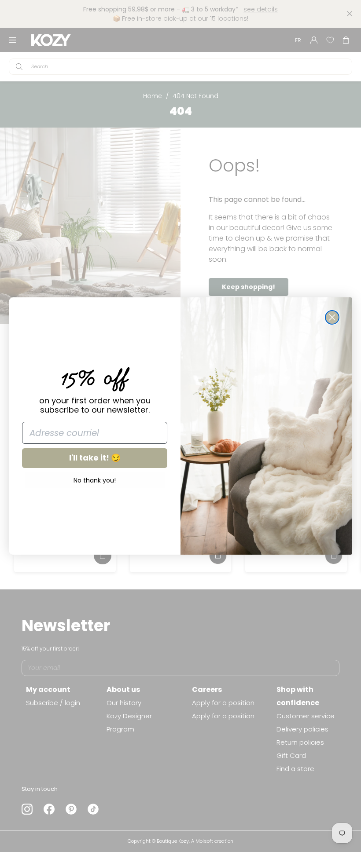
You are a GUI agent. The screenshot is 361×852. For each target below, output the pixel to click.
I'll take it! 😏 (95, 457)
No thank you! (95, 480)
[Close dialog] (332, 317)
